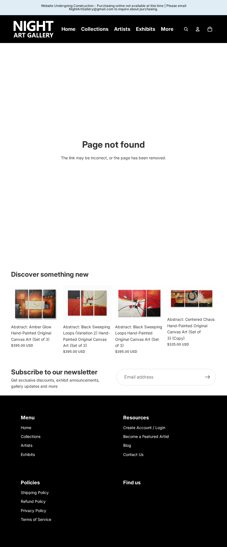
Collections (30, 436)
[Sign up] (207, 377)
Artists (26, 445)
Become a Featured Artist (146, 436)
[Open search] (186, 29)
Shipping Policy (35, 492)
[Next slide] (55, 303)
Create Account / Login (144, 427)
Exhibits (28, 454)
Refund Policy (33, 501)
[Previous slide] (15, 303)
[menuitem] (167, 29)
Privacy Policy (33, 510)
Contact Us (133, 454)
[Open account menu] (198, 29)
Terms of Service (36, 519)
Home (26, 427)
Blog (127, 445)
